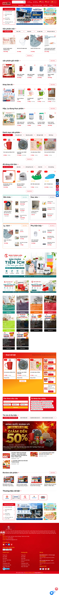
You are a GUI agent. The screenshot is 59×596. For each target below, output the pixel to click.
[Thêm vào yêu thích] (14, 36)
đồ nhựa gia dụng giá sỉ (48, 407)
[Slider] (29, 510)
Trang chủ (14, 5)
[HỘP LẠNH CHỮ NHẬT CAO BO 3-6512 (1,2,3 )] (21, 116)
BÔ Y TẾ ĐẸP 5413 (48, 184)
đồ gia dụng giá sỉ (35, 401)
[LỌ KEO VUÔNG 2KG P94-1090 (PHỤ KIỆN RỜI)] (41, 116)
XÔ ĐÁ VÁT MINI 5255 (22, 48)
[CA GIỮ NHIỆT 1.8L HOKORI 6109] (41, 68)
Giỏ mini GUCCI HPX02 (49, 152)
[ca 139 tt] (17, 232)
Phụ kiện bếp (36, 226)
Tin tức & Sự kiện (10, 415)
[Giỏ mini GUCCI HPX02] (50, 144)
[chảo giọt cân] (17, 210)
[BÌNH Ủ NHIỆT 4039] (51, 68)
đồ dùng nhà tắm (10, 164)
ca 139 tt (21, 230)
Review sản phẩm (10, 473)
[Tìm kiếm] (24, 2)
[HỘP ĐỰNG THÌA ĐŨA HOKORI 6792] (44, 244)
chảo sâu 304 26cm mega (23, 216)
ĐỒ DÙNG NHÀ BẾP (8, 15)
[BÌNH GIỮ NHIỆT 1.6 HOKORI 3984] (21, 68)
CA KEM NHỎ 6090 (30, 99)
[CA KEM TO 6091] (41, 92)
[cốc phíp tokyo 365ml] (36, 144)
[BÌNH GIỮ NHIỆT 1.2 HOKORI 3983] (31, 68)
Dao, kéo (34, 197)
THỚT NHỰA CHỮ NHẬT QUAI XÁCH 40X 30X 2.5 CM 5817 (50, 49)
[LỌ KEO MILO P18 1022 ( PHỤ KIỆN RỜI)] (31, 116)
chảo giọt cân (22, 208)
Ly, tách (6, 226)
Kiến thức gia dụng (37, 5)
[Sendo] (12, 544)
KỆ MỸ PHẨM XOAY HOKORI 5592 (7, 49)
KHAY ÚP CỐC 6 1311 (35, 48)
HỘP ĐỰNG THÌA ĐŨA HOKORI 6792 (51, 243)
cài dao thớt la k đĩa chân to (34, 212)
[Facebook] (43, 568)
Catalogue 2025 (6, 563)
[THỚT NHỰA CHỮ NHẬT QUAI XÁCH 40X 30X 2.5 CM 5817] (50, 41)
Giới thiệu (28, 5)
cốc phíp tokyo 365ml (35, 152)
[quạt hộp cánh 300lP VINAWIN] (22, 144)
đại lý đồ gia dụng (49, 405)
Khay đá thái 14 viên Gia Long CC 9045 (52, 99)
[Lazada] (6, 544)
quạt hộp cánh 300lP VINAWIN (21, 153)
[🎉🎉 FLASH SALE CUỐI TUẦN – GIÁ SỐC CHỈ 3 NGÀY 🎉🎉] (34, 454)
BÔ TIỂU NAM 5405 (35, 184)
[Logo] (6, 3)
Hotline (30, 2)
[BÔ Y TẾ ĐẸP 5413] (50, 176)
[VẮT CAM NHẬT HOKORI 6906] (35, 234)
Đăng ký (36, 1)
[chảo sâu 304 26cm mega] (17, 217)
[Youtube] (46, 568)
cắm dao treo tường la (51, 207)
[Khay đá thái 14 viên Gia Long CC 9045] (51, 92)
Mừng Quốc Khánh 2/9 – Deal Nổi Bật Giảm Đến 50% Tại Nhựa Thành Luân (23, 447)
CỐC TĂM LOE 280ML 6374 (23, 243)
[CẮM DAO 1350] (44, 203)
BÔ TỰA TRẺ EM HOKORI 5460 (20, 184)
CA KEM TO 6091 (40, 99)
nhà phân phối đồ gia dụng (37, 405)
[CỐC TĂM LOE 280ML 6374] (17, 244)
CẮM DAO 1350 (50, 201)
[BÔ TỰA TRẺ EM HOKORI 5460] (22, 176)
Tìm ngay (15, 407)
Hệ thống (42, 2)
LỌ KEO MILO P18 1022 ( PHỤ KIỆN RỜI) (30, 123)
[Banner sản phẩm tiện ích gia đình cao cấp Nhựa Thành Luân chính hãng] (43, 286)
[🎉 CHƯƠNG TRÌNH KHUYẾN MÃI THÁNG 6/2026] (6, 464)
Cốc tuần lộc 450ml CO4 (8, 152)
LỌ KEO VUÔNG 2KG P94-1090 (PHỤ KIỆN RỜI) (41, 123)
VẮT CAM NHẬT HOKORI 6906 (35, 240)
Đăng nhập (36, 2)
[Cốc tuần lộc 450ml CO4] (9, 144)
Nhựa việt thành (6, 566)
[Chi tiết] (54, 359)
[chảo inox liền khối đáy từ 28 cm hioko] (17, 203)
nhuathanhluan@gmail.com (11, 539)
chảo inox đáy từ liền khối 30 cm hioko (7, 212)
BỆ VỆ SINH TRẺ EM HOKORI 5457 (7, 184)
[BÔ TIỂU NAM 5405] (36, 176)
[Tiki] (9, 544)
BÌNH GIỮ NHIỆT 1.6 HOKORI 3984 (20, 75)
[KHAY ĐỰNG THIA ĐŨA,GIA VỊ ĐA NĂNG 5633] (51, 116)
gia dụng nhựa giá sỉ (46, 403)
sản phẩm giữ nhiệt (11, 61)
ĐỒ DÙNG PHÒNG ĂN (7, 19)
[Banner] (50, 12)
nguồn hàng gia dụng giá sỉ (47, 401)
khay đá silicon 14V (20, 99)
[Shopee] (4, 544)
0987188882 (10, 538)
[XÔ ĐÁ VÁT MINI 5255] (22, 41)
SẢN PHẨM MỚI (8, 11)
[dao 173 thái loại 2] (44, 215)
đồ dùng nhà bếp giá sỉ (37, 407)
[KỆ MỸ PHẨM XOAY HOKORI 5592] (9, 41)
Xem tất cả (29, 55)
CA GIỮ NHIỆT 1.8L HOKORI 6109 (41, 75)
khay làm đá (8, 84)
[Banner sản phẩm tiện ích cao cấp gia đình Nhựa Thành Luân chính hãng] (16, 286)
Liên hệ (45, 5)
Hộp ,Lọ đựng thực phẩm (13, 108)
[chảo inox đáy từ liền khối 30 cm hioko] (8, 205)
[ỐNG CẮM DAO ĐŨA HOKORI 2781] (44, 232)
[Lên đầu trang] (56, 586)
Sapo (42, 572)
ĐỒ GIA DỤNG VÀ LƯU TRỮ (9, 22)
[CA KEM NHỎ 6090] (31, 92)
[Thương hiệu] (7, 497)
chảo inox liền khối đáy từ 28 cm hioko (24, 202)
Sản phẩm (47, 2)
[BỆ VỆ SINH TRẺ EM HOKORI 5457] (9, 176)
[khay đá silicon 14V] (21, 92)
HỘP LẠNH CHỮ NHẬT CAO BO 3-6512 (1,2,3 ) (20, 123)
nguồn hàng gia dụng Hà (37, 409)
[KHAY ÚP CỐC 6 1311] (36, 41)
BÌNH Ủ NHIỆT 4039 (51, 75)
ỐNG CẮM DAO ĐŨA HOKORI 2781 (50, 231)
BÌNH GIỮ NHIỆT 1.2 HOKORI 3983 (31, 75)
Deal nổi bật (10, 355)
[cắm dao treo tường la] (44, 209)
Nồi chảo (7, 197)
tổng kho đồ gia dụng (36, 403)
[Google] (48, 568)
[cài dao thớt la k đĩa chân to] (35, 205)
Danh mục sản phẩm (11, 132)
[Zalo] (40, 568)
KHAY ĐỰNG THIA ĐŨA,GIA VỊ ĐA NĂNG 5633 (51, 123)
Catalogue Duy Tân (7, 565)
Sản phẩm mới (9, 29)
